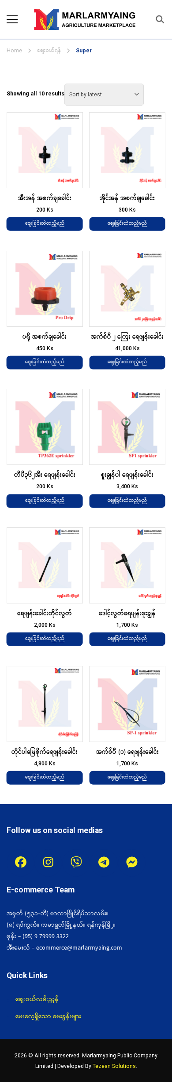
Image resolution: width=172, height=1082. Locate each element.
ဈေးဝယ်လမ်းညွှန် (37, 999)
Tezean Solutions (114, 1066)
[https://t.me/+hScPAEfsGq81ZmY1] (104, 863)
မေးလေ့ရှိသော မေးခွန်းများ (48, 1016)
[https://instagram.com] (48, 863)
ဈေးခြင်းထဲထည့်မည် (44, 223)
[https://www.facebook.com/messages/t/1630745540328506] (132, 863)
